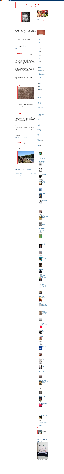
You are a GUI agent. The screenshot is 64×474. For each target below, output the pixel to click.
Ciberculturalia (41, 402)
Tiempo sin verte (41, 240)
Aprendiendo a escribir (23, 137)
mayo (40, 83)
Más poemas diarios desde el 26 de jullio (43, 159)
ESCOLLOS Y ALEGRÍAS (44, 278)
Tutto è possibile (41, 199)
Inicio (26, 173)
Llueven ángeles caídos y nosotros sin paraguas (42, 283)
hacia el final (40, 231)
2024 (39, 42)
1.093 (43, 194)
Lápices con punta (41, 233)
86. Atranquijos (19, 53)
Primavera (39, 131)
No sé (38, 120)
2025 (39, 40)
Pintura (39, 145)
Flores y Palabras (41, 215)
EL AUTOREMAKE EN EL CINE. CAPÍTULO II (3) (44, 176)
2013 (39, 58)
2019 (39, 49)
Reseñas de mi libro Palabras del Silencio (45, 217)
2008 (39, 91)
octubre (40, 68)
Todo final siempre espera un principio (45, 398)
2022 (39, 45)
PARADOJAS (44, 352)
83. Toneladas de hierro (20, 142)
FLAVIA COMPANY (42, 290)
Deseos (39, 118)
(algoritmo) (44, 263)
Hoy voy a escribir (41, 296)
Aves (38, 141)
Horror (38, 135)
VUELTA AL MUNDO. (44, 291)
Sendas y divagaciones (42, 161)
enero (40, 89)
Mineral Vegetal (41, 250)
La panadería (39, 108)
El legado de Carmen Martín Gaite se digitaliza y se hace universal (45, 313)
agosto (40, 71)
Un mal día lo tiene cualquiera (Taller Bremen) (45, 223)
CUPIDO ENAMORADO (44, 182)
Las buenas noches (40, 104)
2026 (39, 39)
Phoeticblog (40, 151)
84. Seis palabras (19, 113)
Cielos (38, 136)
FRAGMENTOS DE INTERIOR (42, 425)
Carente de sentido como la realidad (45, 337)
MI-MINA (39, 106)
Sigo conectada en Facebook (44, 404)
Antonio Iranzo (44, 390)
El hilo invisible (41, 269)
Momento (43, 297)
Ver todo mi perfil (41, 436)
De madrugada (41, 387)
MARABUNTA (41, 206)
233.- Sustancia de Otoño (44, 366)
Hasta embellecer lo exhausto (43, 415)
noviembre (41, 67)
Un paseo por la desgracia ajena (44, 305)
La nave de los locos (42, 323)
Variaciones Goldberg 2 (42, 317)
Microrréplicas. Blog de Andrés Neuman (42, 243)
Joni (43, 270)
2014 (39, 57)
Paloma (40, 342)
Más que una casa (40, 107)
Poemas (20, 108)
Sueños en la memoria (42, 193)
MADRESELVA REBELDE (43, 187)
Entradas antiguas (33, 173)
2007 (39, 92)
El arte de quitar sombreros (43, 386)
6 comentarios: (28, 169)
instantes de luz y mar (44, 375)
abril (40, 84)
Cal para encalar (44, 168)
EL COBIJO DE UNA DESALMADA (42, 276)
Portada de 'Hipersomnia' (44, 258)
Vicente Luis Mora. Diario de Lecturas (43, 303)
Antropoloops (39, 103)
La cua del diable (41, 221)
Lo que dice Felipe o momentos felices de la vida (45, 360)
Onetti (20, 167)
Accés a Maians (41, 409)
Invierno (39, 126)
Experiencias (39, 125)
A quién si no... (41, 343)
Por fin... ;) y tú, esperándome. (44, 188)
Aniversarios (39, 130)
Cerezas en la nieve (41, 206)
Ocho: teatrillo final (45, 317)
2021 (39, 46)
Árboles (39, 129)
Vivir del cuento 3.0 (41, 336)
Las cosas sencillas (44, 416)
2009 (39, 64)
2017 (39, 52)
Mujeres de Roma (41, 180)
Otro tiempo (39, 97)
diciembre (40, 65)
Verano (39, 119)
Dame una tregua (41, 329)
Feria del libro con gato (45, 325)
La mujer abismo (41, 240)
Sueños (39, 123)
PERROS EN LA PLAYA (42, 230)
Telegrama (39, 101)
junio (40, 81)
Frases (38, 134)
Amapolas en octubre (42, 396)
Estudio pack (39, 102)
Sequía (38, 146)
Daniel (38, 98)
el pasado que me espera (42, 380)
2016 (39, 54)
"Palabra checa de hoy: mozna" (43, 422)
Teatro (38, 128)
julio (40, 73)
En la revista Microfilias (44, 347)
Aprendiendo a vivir (25, 46)
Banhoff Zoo (40, 364)
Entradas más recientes (19, 173)
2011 (39, 61)
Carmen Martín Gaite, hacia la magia (43, 310)
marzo (40, 86)
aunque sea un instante (42, 374)
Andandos (40, 209)
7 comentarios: (28, 47)
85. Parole (18, 85)
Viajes (38, 124)
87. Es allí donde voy (20, 11)
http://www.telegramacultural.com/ (43, 372)
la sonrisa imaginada (42, 412)
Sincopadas (40, 167)
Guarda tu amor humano (42, 358)
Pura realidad (21, 80)
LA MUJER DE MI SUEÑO (45, 382)
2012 (39, 60)
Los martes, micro (41, 345)
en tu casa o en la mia (42, 352)
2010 (39, 63)
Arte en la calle (40, 140)
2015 (39, 55)
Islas (38, 144)
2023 (39, 43)
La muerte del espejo (42, 256)
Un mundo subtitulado (44, 331)
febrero (40, 87)
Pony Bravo (39, 99)
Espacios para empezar (42, 157)
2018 (39, 51)
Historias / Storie (44, 200)
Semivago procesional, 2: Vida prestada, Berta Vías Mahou (44, 286)
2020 (39, 48)
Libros (20, 48)
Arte (38, 139)
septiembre (41, 70)
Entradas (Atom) (22, 175)
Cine (38, 121)
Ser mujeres (44, 244)
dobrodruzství (41, 421)
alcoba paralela (41, 262)
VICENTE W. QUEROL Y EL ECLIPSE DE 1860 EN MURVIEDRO (45, 163)
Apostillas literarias (42, 228)
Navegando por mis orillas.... (43, 390)
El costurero (32, 4)
